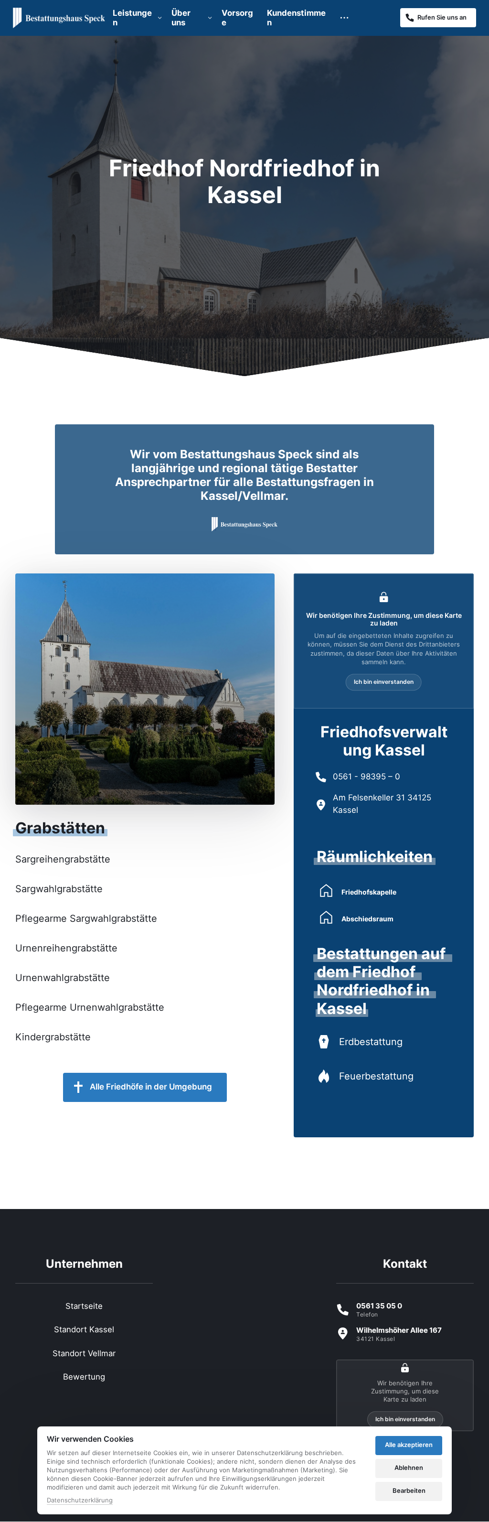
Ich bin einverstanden (384, 681)
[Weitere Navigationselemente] (344, 17)
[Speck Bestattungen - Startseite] (59, 18)
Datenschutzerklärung (80, 1500)
